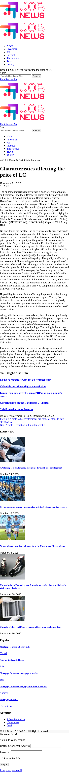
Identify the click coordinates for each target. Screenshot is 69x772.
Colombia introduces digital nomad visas (23, 386)
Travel (3, 653)
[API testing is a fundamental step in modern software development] (12, 461)
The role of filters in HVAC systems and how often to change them (30, 627)
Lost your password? (11, 770)
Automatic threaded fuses (12, 660)
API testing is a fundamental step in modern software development (31, 468)
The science (6, 706)
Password (5, 752)
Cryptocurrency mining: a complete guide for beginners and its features (33, 507)
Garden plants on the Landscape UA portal (24, 402)
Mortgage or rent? (9, 699)
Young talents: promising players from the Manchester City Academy (32, 546)
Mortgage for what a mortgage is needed (19, 673)
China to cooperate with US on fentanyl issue (25, 379)
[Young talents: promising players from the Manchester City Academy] (12, 539)
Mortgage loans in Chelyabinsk (14, 647)
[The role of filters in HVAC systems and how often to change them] (12, 620)
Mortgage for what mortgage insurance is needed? (23, 686)
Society (4, 692)
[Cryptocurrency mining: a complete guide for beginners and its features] (12, 500)
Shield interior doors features (16, 409)
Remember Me (11, 758)
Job (2, 666)
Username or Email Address (15, 745)
